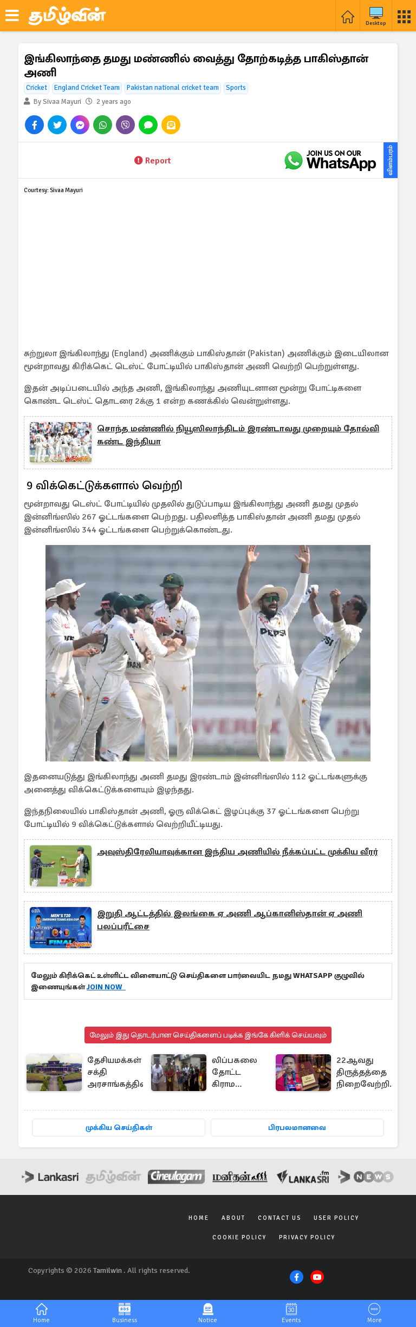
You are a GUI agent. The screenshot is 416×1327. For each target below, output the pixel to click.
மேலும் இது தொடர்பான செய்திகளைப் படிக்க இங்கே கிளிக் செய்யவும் (208, 1035)
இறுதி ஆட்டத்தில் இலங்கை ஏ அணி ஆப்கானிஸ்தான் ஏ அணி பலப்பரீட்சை (229, 920)
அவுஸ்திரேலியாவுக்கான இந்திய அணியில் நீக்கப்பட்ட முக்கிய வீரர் (237, 851)
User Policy (336, 1217)
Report (158, 160)
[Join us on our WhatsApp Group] (330, 160)
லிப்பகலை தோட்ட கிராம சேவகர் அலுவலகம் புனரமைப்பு (236, 1073)
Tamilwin (107, 1270)
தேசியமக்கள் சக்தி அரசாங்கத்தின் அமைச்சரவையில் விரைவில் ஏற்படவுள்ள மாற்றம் (124, 1073)
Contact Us (279, 1217)
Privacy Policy (307, 1237)
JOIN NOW (106, 986)
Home (198, 1217)
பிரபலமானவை (297, 1127)
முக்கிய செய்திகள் (119, 1127)
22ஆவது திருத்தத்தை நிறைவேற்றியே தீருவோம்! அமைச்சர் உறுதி (369, 1073)
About (233, 1217)
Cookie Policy (239, 1237)
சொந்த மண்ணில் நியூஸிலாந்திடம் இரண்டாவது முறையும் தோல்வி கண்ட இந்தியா (238, 435)
